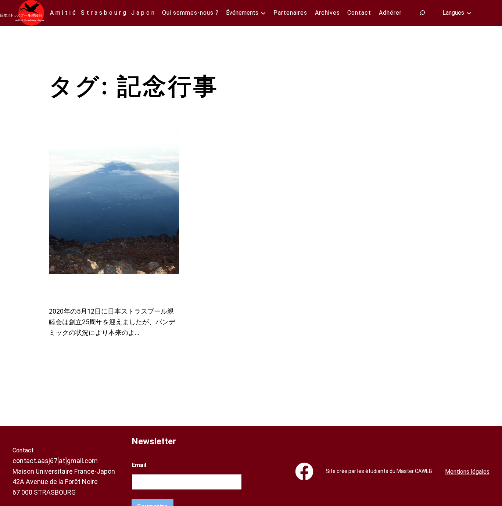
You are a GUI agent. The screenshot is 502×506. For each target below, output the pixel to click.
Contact (23, 450)
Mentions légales (467, 471)
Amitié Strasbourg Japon (103, 12)
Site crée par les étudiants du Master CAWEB (379, 471)
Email (139, 465)
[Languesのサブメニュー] (468, 12)
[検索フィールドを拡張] (422, 13)
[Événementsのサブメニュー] (263, 12)
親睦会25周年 (100, 290)
